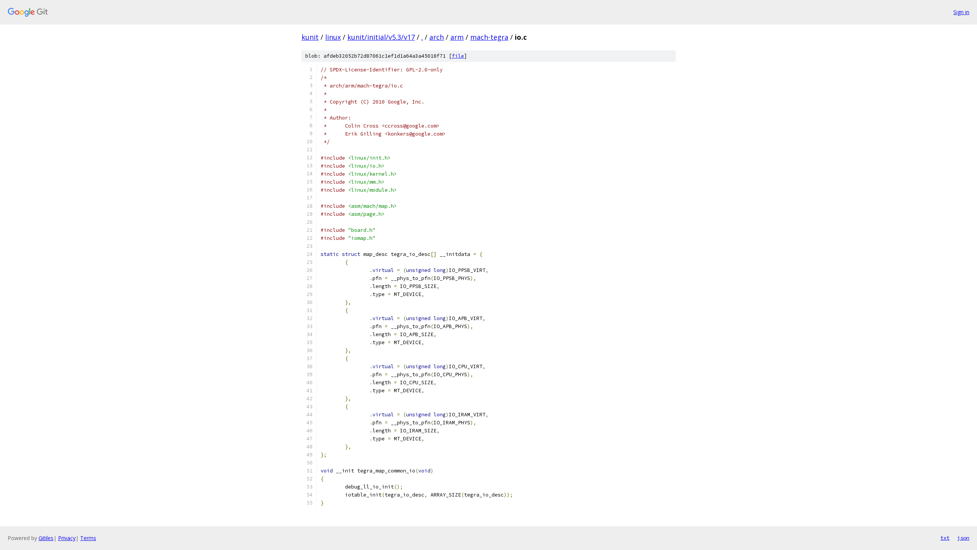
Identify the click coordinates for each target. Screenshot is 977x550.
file (458, 56)
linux (333, 37)
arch (436, 37)
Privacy (67, 538)
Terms (88, 538)
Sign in (961, 12)
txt (945, 537)
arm (457, 37)
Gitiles (46, 538)
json (963, 537)
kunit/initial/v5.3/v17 (381, 37)
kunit (310, 37)
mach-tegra (489, 37)
